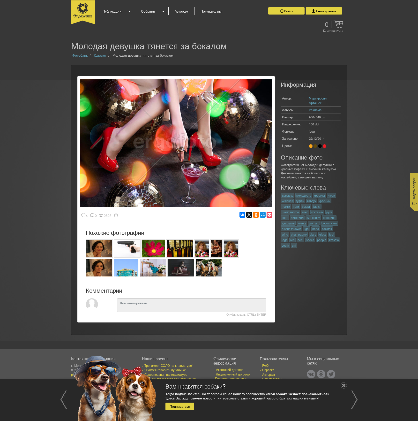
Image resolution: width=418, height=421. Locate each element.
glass (322, 234)
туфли (300, 201)
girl (294, 245)
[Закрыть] (344, 385)
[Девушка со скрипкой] (216, 248)
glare (313, 234)
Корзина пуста (333, 30)
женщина (329, 217)
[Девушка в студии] (153, 268)
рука (329, 212)
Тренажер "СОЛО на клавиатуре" (168, 365)
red (292, 240)
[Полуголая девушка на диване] (180, 268)
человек (287, 201)
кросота (319, 195)
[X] (249, 215)
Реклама (315, 109)
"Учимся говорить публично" (165, 369)
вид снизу (313, 217)
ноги (296, 206)
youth (285, 245)
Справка (268, 369)
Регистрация (325, 10)
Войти (288, 10)
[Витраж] (179, 248)
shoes (310, 240)
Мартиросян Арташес (318, 100)
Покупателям (211, 11)
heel (300, 240)
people (321, 240)
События (148, 11)
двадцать (288, 223)
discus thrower (291, 229)
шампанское (290, 212)
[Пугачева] (201, 248)
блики (317, 206)
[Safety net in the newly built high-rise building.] (126, 268)
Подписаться (180, 406)
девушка (287, 195)
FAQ (265, 365)
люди (331, 195)
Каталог (100, 55)
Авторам (181, 11)
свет (285, 217)
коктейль (317, 212)
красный (324, 201)
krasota (334, 240)
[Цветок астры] (153, 248)
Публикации (112, 11)
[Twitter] (331, 374)
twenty (302, 223)
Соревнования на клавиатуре (165, 374)
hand (315, 229)
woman (314, 223)
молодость (303, 195)
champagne (299, 234)
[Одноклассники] (256, 215)
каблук (311, 201)
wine (285, 234)
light (306, 229)
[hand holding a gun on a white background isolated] (127, 248)
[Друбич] (99, 248)
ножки (286, 206)
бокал (306, 206)
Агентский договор (229, 369)
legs (284, 240)
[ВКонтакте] (242, 215)
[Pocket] (269, 215)
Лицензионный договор (233, 374)
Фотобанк (80, 55)
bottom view (329, 223)
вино (305, 212)
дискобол (297, 217)
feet (331, 234)
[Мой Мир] (263, 215)
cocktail (327, 229)
